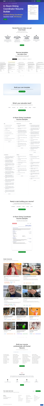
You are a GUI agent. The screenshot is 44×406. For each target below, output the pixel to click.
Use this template (14, 223)
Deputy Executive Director (25, 355)
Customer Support (36, 396)
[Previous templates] (26, 12)
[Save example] (4, 125)
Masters (30, 107)
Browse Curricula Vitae (20, 398)
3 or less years (18, 206)
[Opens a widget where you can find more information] (41, 405)
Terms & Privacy (35, 399)
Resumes (6, 3)
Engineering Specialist (15, 356)
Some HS (9, 107)
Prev (28, 223)
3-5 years (23, 206)
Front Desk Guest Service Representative (36, 356)
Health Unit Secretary (15, 357)
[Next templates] (40, 12)
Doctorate (34, 107)
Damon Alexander (25, 300)
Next (30, 223)
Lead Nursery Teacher (25, 357)
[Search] (32, 1)
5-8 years (27, 206)
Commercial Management (6, 355)
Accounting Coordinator (6, 354)
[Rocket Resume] (4, 1)
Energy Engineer (5, 356)
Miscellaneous (9, 3)
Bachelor (26, 107)
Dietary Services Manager (35, 355)
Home (3, 3)
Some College (21, 107)
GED (17, 107)
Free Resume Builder (20, 399)
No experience (13, 206)
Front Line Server (5, 357)
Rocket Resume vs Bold (36, 398)
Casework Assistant (34, 354)
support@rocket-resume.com (37, 397)
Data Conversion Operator (16, 355)
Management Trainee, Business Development (36, 357)
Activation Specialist (15, 354)
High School (13, 107)
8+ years (31, 206)
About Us (19, 396)
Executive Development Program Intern (26, 356)
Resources (19, 397)
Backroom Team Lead (24, 354)
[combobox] (22, 352)
